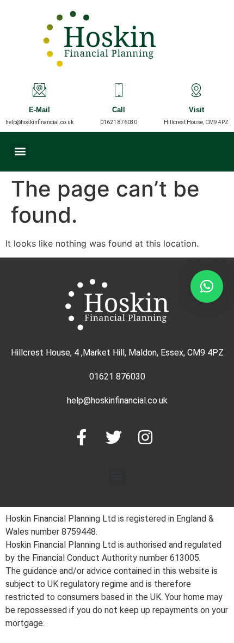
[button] (20, 152)
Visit (196, 111)
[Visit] (196, 90)
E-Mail (39, 111)
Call (118, 111)
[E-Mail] (39, 90)
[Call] (119, 90)
